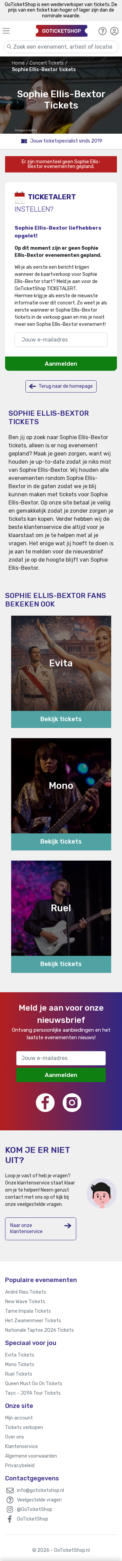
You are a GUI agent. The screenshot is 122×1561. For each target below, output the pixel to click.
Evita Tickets (19, 1355)
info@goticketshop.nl (40, 1490)
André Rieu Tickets (25, 1292)
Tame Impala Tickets (28, 1311)
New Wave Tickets (25, 1302)
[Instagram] (72, 1103)
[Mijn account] (114, 31)
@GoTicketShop (34, 1509)
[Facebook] (45, 1103)
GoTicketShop (32, 1519)
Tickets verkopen (24, 1427)
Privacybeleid (20, 1465)
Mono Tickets (19, 1364)
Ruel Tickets (18, 1374)
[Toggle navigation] (14, 30)
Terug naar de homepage (65, 386)
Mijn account (19, 1418)
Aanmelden (61, 363)
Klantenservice (21, 1446)
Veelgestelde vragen (39, 1500)
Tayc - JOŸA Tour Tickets (33, 1393)
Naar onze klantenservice (26, 1228)
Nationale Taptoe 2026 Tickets (39, 1330)
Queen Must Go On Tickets (33, 1383)
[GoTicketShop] (62, 30)
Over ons (14, 1437)
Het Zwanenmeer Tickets (33, 1321)
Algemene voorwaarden (31, 1456)
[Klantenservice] (102, 31)
